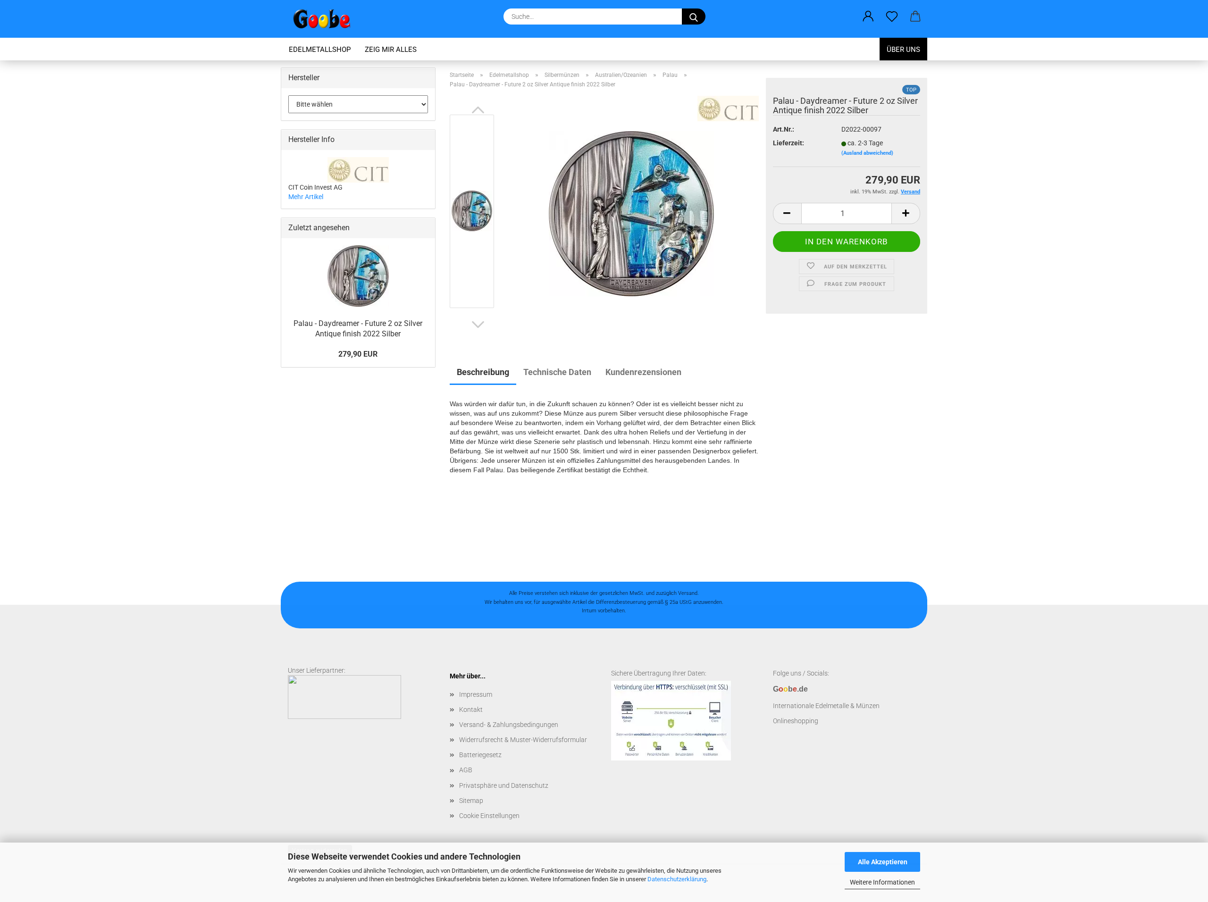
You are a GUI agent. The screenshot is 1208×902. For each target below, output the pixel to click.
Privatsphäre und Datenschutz (503, 785)
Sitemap (471, 800)
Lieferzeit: (788, 143)
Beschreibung (483, 372)
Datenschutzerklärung (676, 879)
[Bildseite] (631, 213)
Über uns (903, 49)
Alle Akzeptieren (882, 862)
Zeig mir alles (391, 49)
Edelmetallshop (320, 49)
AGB (465, 770)
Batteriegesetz (480, 755)
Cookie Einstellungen (489, 815)
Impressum (475, 694)
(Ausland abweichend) (867, 153)
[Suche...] (693, 16)
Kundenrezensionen (643, 372)
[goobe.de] (325, 19)
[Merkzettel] (892, 16)
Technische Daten (557, 372)
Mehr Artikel (305, 196)
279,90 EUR (358, 354)
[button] (868, 16)
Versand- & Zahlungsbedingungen (508, 724)
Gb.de (790, 689)
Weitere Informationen (882, 882)
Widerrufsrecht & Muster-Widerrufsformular (523, 739)
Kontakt (471, 709)
